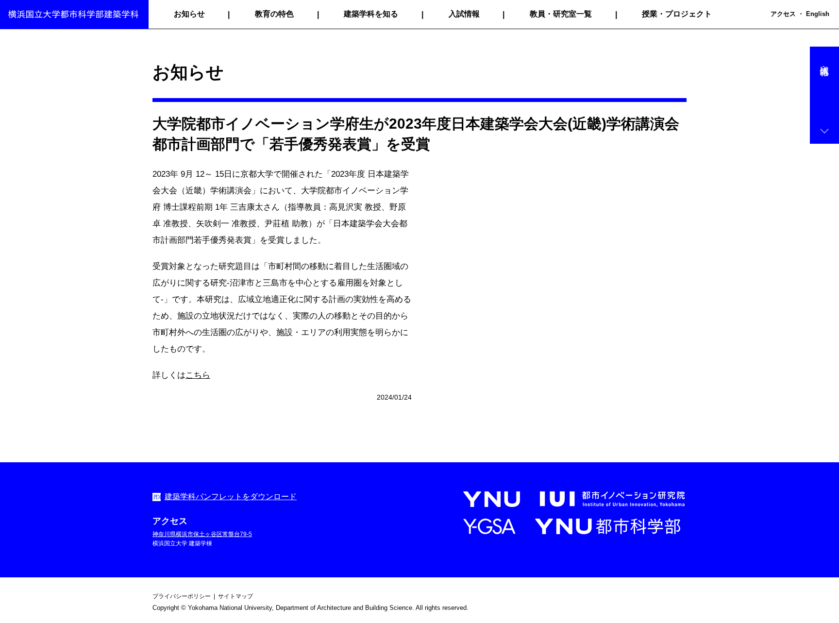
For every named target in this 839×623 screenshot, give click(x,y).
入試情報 (464, 14)
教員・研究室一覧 (561, 14)
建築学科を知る (371, 14)
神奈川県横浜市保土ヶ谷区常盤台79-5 (202, 534)
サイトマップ (235, 596)
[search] (764, 14)
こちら (197, 375)
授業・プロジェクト (677, 14)
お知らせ (189, 14)
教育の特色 (274, 14)
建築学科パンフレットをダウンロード (231, 496)
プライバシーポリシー (181, 596)
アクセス (783, 13)
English (817, 13)
